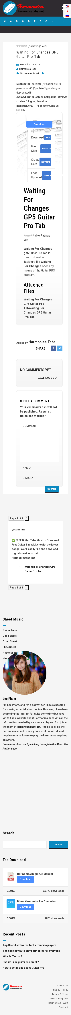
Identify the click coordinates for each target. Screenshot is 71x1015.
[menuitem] (67, 15)
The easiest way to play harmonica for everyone (31, 950)
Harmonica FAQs (58, 1003)
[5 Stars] (26, 46)
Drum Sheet (10, 641)
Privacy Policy (60, 989)
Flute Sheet (9, 647)
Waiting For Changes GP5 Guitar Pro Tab (37, 54)
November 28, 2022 (30, 64)
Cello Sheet (10, 635)
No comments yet (29, 73)
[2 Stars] (20, 46)
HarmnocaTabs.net (28, 726)
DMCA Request (59, 998)
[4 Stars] (24, 46)
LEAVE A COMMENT (48, 378)
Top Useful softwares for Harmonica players (29, 945)
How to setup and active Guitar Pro (23, 967)
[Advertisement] (35, 786)
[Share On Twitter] (59, 348)
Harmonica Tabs (27, 69)
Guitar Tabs (19, 529)
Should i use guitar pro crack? (21, 962)
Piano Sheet (10, 652)
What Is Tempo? (12, 956)
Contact (63, 1007)
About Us (62, 985)
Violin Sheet (10, 658)
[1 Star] (17, 46)
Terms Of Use (60, 994)
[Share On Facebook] (53, 348)
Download (39, 124)
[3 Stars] (22, 46)
